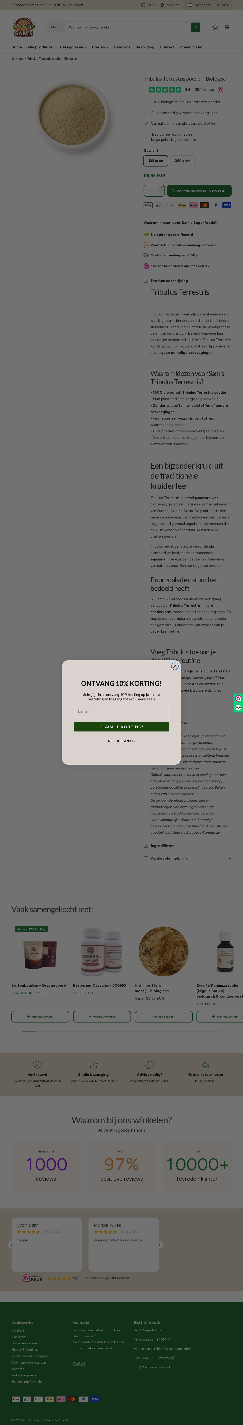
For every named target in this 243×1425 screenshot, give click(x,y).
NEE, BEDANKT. (121, 741)
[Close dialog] (174, 666)
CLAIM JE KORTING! (121, 726)
